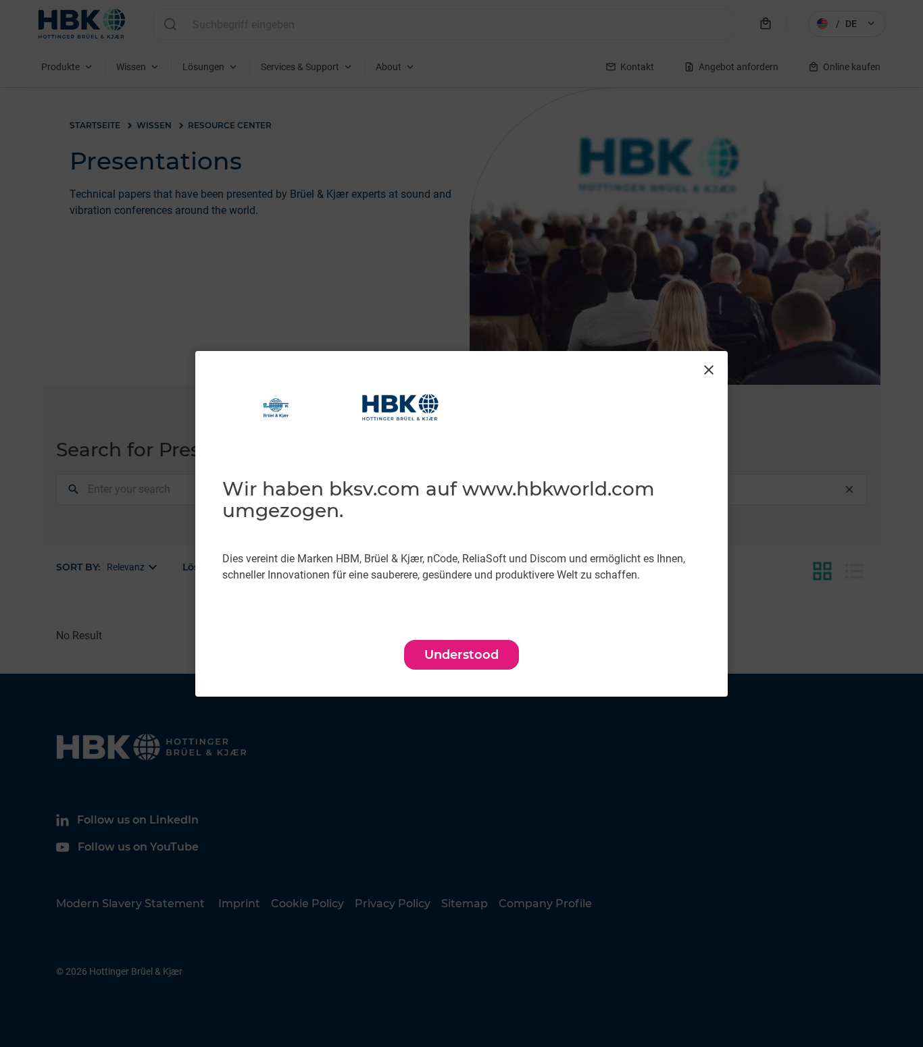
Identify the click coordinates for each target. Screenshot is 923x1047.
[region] (461, 524)
